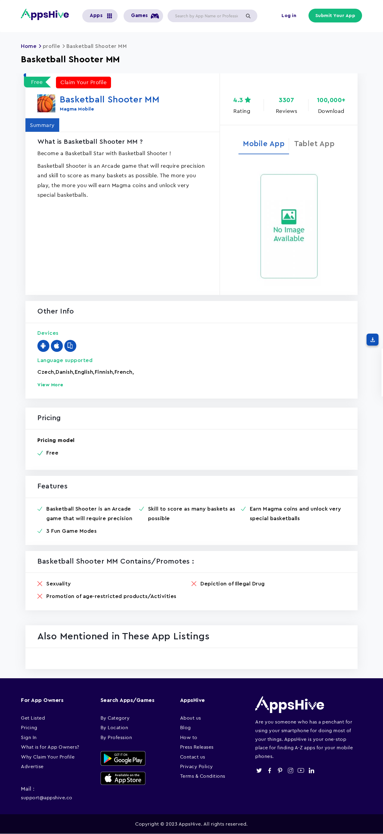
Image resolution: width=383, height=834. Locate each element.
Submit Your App (335, 15)
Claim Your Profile (83, 82)
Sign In (29, 737)
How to (188, 737)
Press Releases (197, 747)
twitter (259, 770)
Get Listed (33, 718)
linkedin (311, 770)
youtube (301, 770)
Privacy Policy (196, 766)
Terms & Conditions (202, 776)
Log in (289, 15)
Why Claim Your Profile (48, 757)
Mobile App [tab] (264, 144)
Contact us (192, 757)
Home (29, 46)
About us (190, 718)
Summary (42, 125)
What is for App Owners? (50, 747)
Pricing (29, 727)
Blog (185, 727)
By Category (115, 718)
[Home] (47, 14)
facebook (269, 770)
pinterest (280, 770)
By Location (114, 727)
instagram (290, 770)
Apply (248, 16)
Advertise (32, 766)
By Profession (116, 737)
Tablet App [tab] (314, 144)
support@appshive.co (46, 797)
